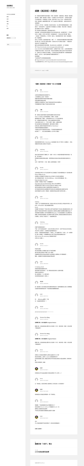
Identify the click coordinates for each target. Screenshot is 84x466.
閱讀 (7, 16)
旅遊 (7, 28)
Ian (41, 90)
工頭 (41, 109)
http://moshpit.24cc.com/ (41, 180)
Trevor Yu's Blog (45, 317)
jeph (44, 70)
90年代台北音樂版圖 (11, 14)
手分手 (41, 281)
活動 (7, 23)
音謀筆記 (10, 6)
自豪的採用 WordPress (40, 463)
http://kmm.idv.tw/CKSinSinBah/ (43, 183)
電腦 (7, 21)
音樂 (7, 19)
